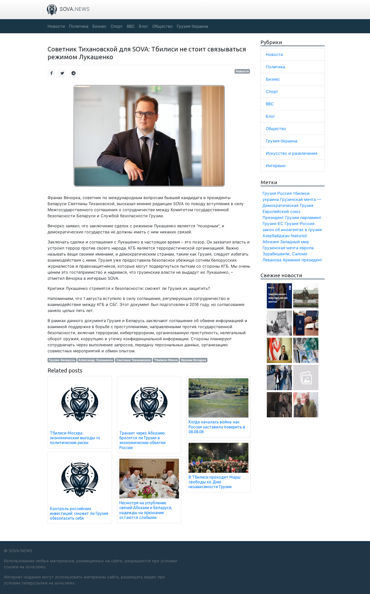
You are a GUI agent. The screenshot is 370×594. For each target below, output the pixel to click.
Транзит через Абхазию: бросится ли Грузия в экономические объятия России (142, 440)
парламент (310, 217)
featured (299, 235)
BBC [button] (131, 26)
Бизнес (273, 79)
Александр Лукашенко (95, 360)
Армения (291, 259)
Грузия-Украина (281, 140)
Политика (275, 66)
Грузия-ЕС (273, 223)
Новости (242, 71)
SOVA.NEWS (20, 550)
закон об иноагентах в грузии (292, 229)
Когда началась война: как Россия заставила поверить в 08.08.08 (217, 427)
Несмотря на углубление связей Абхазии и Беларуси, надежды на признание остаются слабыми (145, 510)
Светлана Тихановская (133, 360)
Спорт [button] (116, 26)
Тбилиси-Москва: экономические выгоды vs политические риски (75, 438)
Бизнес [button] (99, 26)
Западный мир (294, 241)
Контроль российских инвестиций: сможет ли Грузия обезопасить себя (79, 513)
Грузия (269, 193)
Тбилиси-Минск (166, 360)
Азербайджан (276, 235)
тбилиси (301, 193)
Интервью (276, 165)
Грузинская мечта (280, 247)
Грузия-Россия (299, 223)
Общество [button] (162, 26)
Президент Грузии (281, 217)
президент (312, 259)
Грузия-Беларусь (62, 360)
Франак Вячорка (193, 360)
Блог (270, 116)
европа (307, 247)
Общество (276, 128)
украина (271, 199)
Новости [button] (56, 26)
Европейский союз (281, 211)
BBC (270, 103)
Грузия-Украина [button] (192, 26)
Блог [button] (143, 26)
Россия (284, 193)
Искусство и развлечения (291, 153)
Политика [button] (78, 26)
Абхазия (271, 241)
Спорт (272, 91)
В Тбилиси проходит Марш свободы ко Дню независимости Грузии (215, 482)
